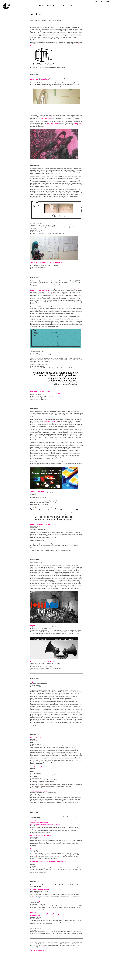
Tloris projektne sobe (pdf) (37, 950)
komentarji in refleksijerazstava (45, 822)
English (108, 1)
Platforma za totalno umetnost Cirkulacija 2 (42, 662)
